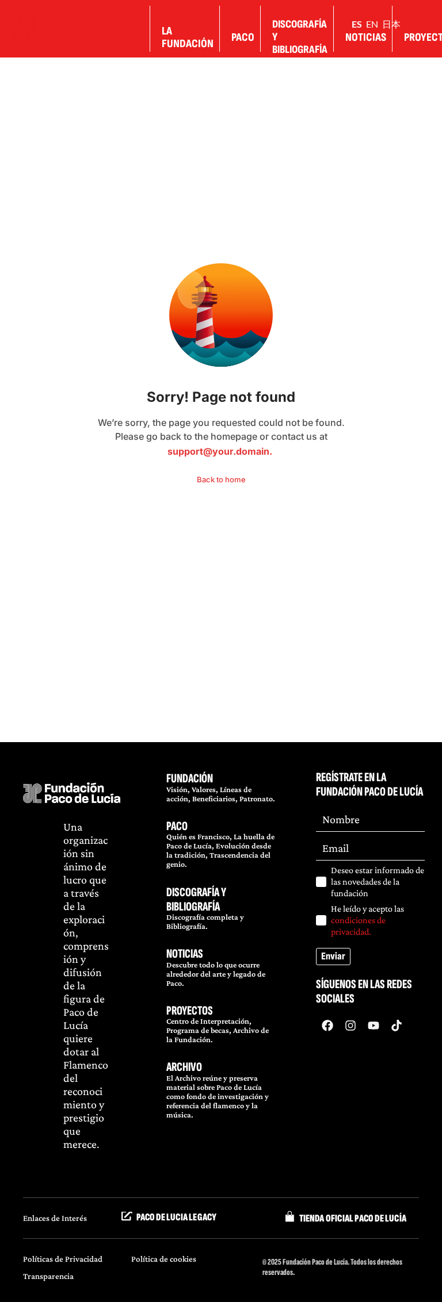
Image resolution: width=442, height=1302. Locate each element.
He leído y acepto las (367, 920)
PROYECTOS (189, 1011)
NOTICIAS (184, 954)
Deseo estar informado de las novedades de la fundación (377, 881)
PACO (177, 826)
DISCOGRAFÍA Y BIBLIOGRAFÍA (196, 900)
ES (357, 23)
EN (372, 23)
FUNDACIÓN (189, 778)
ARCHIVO (184, 1067)
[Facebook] (327, 1025)
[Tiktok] (396, 1025)
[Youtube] (373, 1025)
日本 (391, 23)
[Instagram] (350, 1025)
